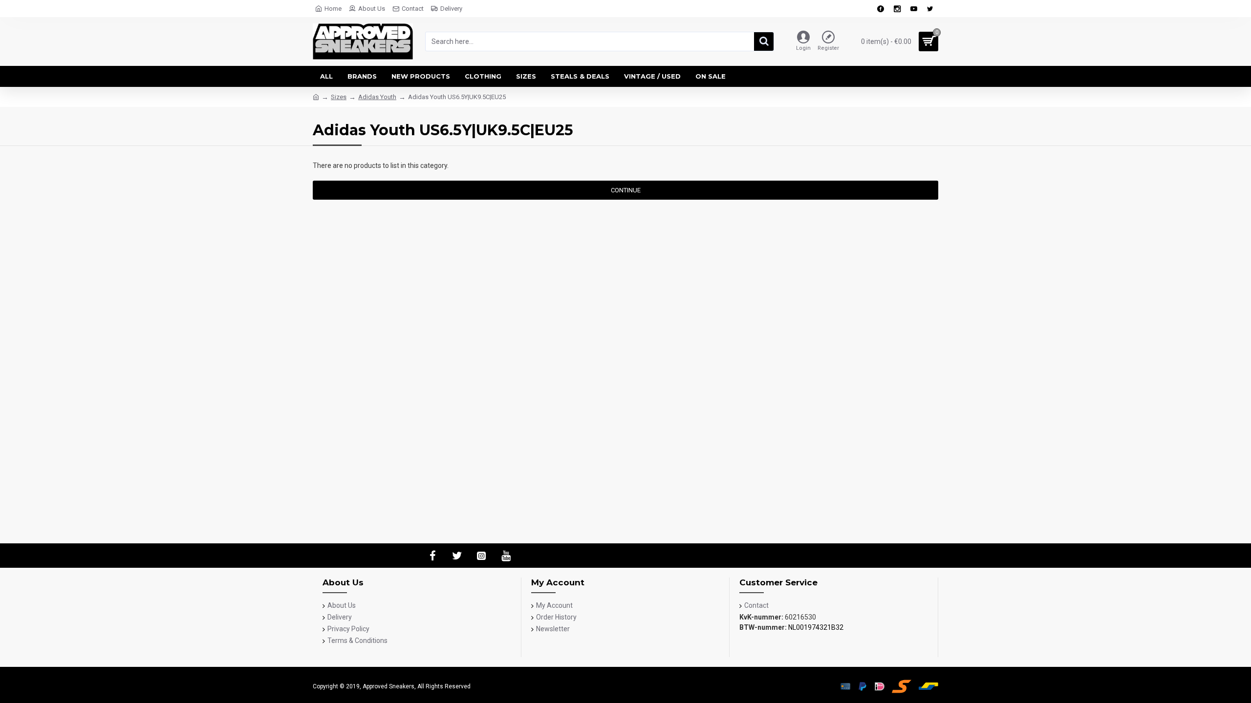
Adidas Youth (377, 97)
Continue (626, 190)
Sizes (338, 97)
